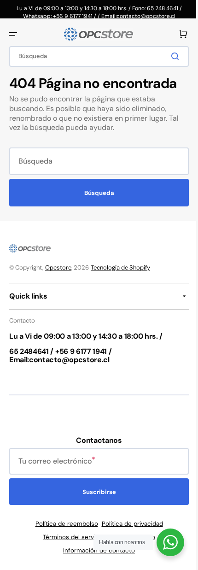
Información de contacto (96, 550)
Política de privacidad (128, 524)
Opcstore (58, 267)
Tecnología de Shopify (120, 267)
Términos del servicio (70, 537)
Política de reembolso (63, 524)
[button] (13, 34)
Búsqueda (96, 193)
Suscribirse (95, 492)
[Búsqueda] (170, 56)
